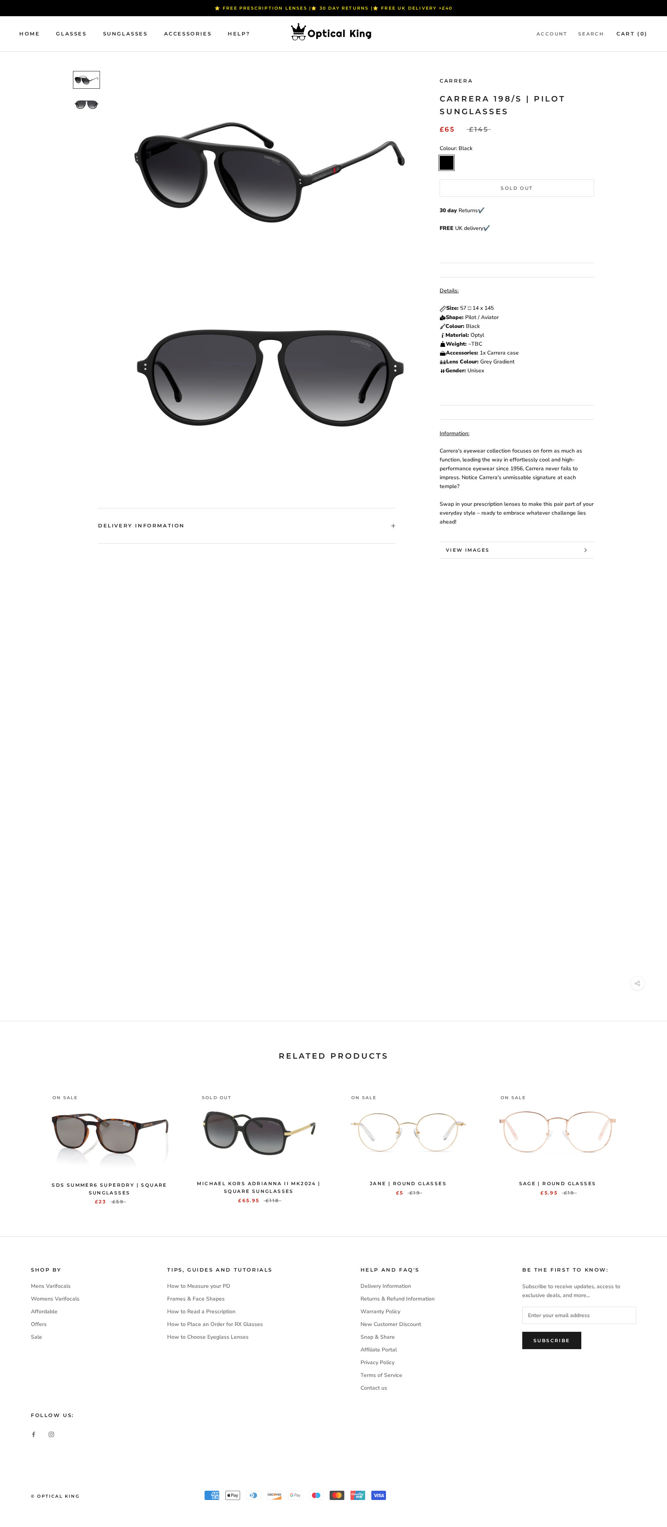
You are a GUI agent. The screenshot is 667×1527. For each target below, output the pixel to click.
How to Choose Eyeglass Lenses (208, 1337)
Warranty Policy (380, 1311)
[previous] (24, 1138)
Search (591, 34)
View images (467, 550)
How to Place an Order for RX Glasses (215, 1324)
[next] (643, 1138)
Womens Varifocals (55, 1298)
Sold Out (517, 188)
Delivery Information (141, 525)
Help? (239, 33)
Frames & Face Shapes (196, 1298)
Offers (39, 1324)
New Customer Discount (391, 1324)
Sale (36, 1337)
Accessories (188, 33)
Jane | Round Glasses (408, 1183)
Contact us (374, 1388)
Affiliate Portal (379, 1349)
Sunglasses (125, 33)
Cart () (632, 33)
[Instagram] (51, 1433)
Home (29, 33)
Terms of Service (381, 1375)
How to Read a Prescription (201, 1311)
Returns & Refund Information (398, 1298)
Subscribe (551, 1340)
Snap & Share (378, 1337)
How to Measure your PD (198, 1286)
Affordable (44, 1311)
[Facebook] (33, 1433)
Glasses (71, 33)
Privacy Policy (377, 1362)
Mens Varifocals (51, 1286)
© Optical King (55, 1496)
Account (552, 34)
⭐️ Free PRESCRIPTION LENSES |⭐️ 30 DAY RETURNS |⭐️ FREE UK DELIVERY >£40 (334, 8)
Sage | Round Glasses (557, 1183)
